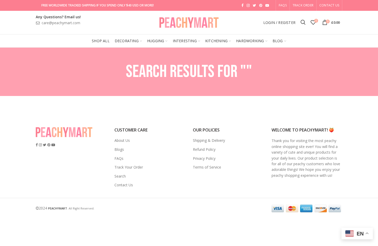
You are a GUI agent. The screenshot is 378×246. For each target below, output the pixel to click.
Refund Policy (204, 149)
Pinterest (261, 5)
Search (120, 176)
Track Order (303, 5)
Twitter (254, 5)
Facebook (242, 5)
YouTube (267, 5)
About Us (122, 140)
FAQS (283, 5)
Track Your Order (128, 167)
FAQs (118, 158)
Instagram (248, 5)
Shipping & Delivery (209, 140)
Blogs (119, 149)
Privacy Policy (204, 158)
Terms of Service (207, 167)
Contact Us (329, 5)
